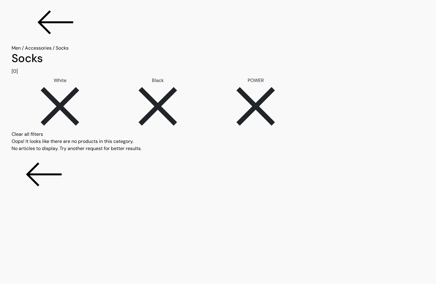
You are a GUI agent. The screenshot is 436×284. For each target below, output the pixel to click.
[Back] (218, 22)
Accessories (38, 48)
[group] (218, 63)
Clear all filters (27, 134)
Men (16, 48)
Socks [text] (62, 48)
